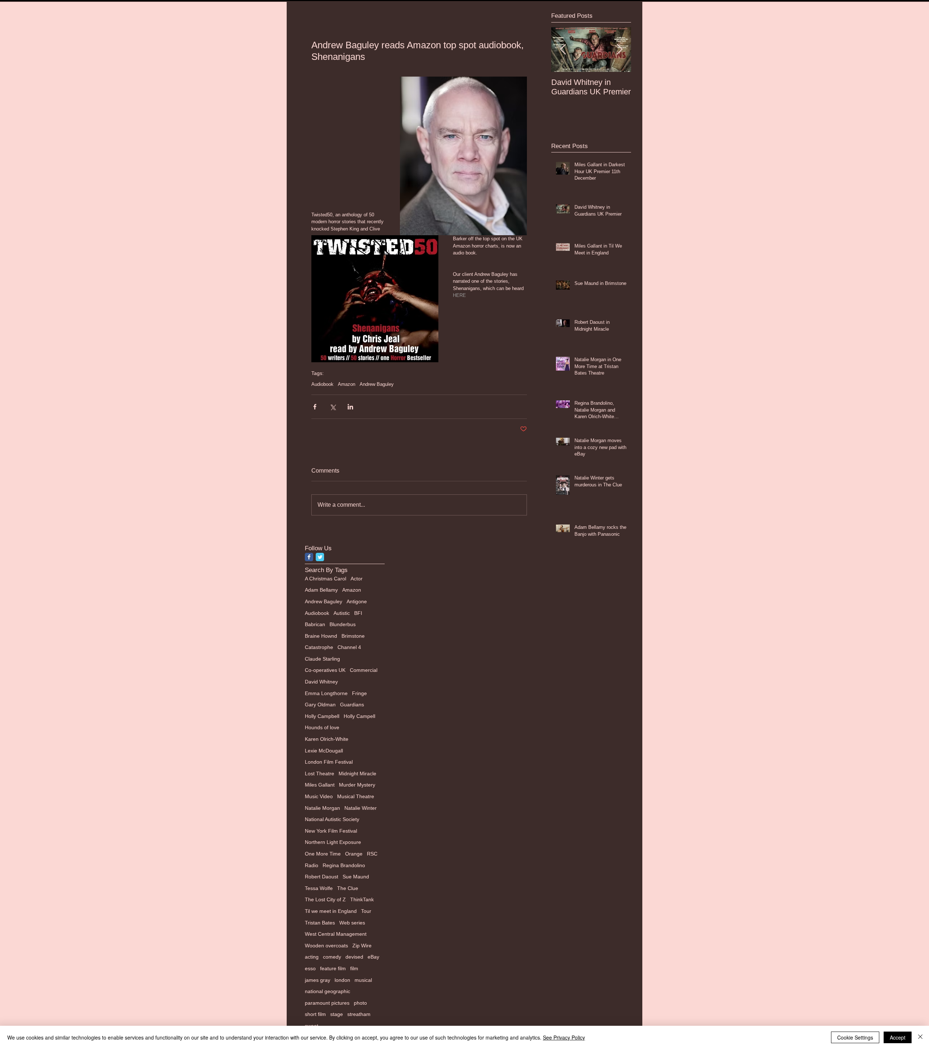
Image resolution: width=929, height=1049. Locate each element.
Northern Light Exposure (333, 842)
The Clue (347, 888)
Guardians (352, 704)
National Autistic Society (332, 819)
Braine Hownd (321, 636)
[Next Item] (619, 49)
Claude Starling (322, 659)
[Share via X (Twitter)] (332, 406)
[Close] (920, 1037)
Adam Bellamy (321, 590)
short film (315, 1014)
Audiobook (322, 384)
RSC (372, 854)
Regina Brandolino (344, 865)
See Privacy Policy (564, 1037)
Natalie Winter (360, 808)
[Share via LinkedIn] (350, 406)
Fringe (359, 693)
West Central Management (336, 934)
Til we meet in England (331, 911)
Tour (366, 911)
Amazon (346, 384)
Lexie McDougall (324, 751)
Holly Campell (359, 716)
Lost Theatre (319, 773)
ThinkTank (362, 899)
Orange (354, 854)
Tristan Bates (320, 923)
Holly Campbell (322, 716)
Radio (311, 865)
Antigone (357, 601)
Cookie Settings (855, 1037)
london (342, 980)
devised (354, 957)
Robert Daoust (321, 876)
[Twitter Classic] (320, 557)
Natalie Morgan (322, 808)
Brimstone (353, 636)
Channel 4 (349, 647)
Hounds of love (322, 727)
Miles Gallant (320, 785)
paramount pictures (327, 1003)
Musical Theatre (355, 796)
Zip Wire (362, 945)
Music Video (319, 796)
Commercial (363, 670)
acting (312, 957)
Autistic (341, 613)
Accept (897, 1037)
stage (336, 1014)
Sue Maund (356, 876)
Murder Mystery (357, 785)
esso (310, 968)
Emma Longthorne (326, 693)
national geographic (327, 991)
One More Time (323, 854)
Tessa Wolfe (319, 888)
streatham (359, 1014)
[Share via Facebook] (314, 406)
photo (360, 1003)
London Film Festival (329, 762)
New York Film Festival (331, 831)
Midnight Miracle (357, 773)
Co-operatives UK (325, 670)
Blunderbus (343, 624)
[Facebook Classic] (309, 557)
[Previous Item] (563, 49)
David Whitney (321, 682)
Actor (357, 578)
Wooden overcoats (326, 945)
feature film (333, 968)
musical (363, 980)
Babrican (315, 624)
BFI (358, 613)
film (354, 968)
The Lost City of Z (325, 899)
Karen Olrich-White (326, 739)
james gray (317, 980)
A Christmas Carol (325, 578)
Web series (352, 923)
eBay (373, 957)
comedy (332, 957)
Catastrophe (319, 647)
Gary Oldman (320, 704)
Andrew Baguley (377, 384)
